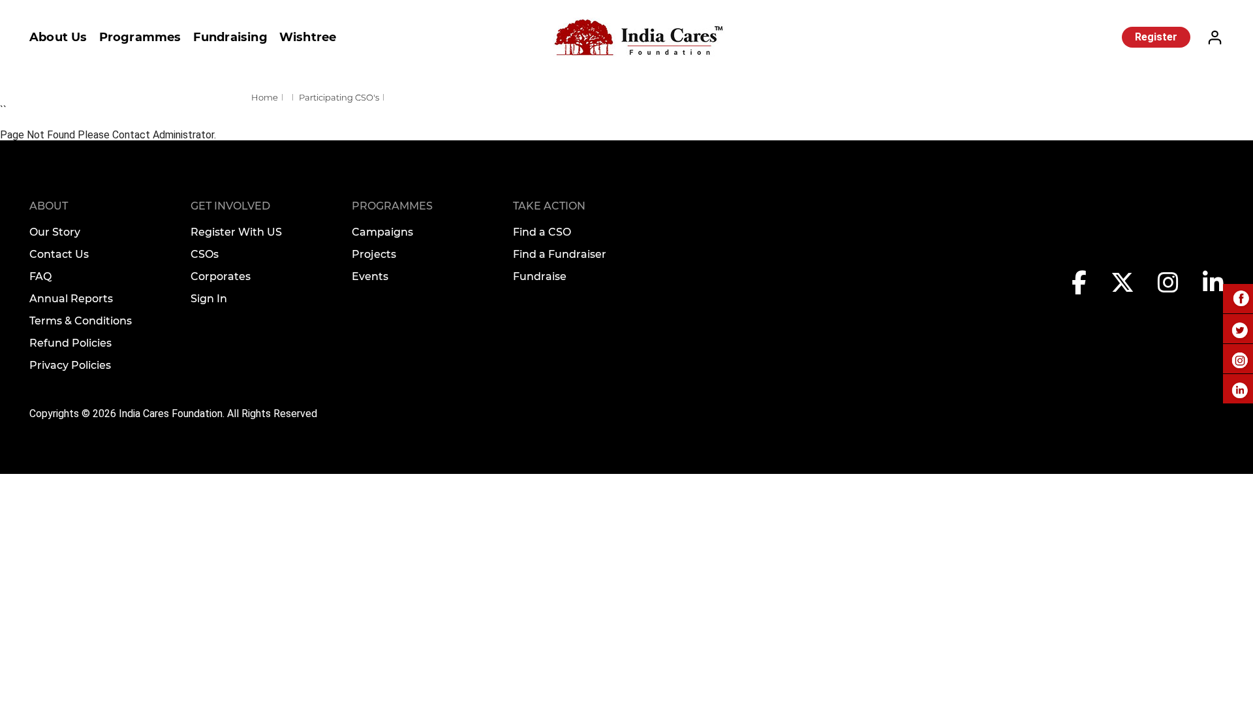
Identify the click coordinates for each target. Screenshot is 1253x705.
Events (370, 276)
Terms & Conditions (80, 321)
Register (1156, 37)
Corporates (221, 276)
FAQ (40, 276)
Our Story (54, 232)
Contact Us (59, 254)
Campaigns (382, 232)
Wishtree (308, 37)
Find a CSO (542, 232)
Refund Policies (70, 343)
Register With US (236, 232)
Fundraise (539, 276)
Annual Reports (71, 298)
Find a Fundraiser (559, 254)
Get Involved (230, 206)
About (48, 206)
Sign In (209, 298)
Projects (374, 254)
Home (264, 97)
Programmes (140, 37)
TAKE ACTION (549, 206)
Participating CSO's (339, 97)
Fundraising (230, 37)
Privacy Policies (70, 365)
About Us (58, 37)
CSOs (205, 254)
